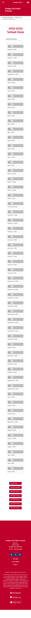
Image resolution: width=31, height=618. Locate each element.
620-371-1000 (18, 549)
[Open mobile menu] (3, 2)
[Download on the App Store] (15, 602)
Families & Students (7, 17)
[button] (18, 2)
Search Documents (11, 39)
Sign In (15, 564)
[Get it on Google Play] (15, 597)
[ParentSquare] (15, 593)
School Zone (18, 17)
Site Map (15, 559)
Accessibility (15, 562)
